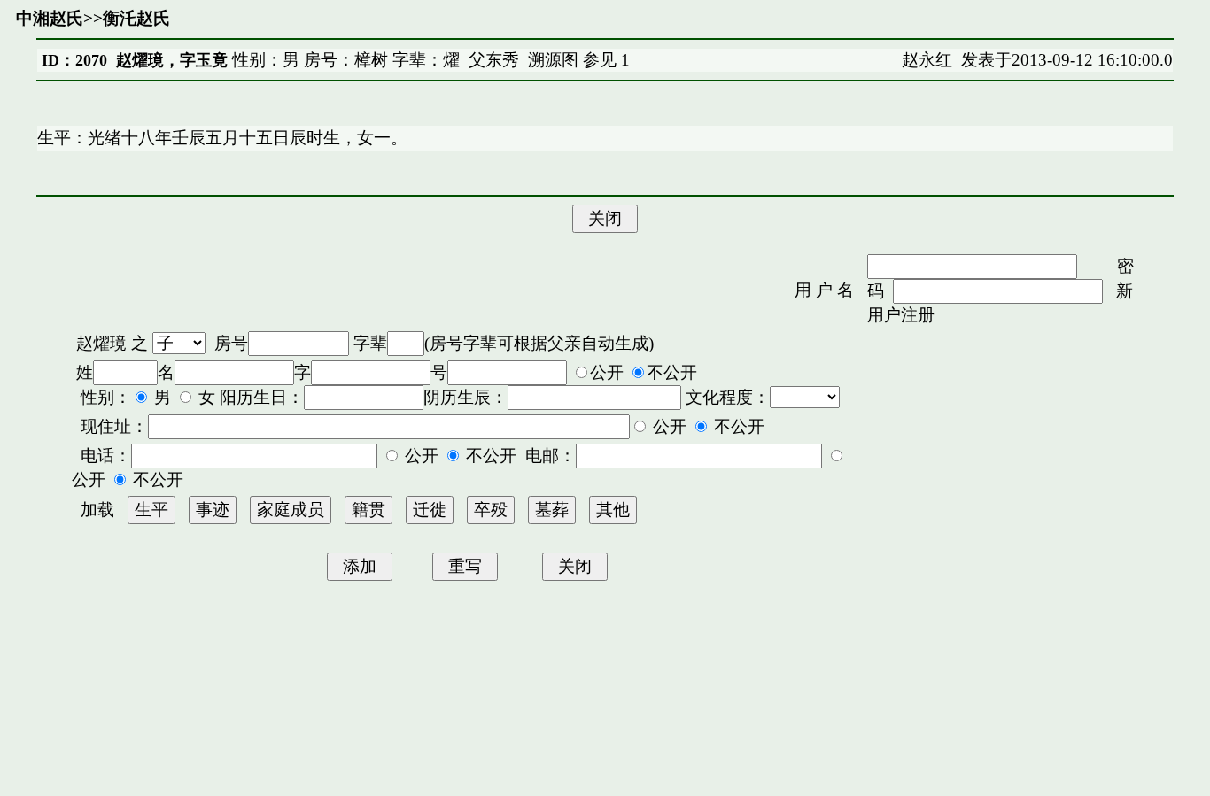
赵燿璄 (101, 343)
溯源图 (553, 59)
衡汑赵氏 (136, 18)
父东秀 (494, 59)
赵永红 (927, 59)
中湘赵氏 (49, 18)
